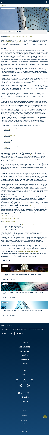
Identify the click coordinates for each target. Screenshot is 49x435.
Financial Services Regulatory (19, 329)
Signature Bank (20, 41)
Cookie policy (24, 412)
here (30, 205)
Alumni (23, 374)
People (14, 1)
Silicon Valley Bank (7, 41)
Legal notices (24, 410)
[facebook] (17, 380)
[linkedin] (21, 385)
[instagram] (24, 380)
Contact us (24, 401)
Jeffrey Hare (10, 36)
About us (25, 1)
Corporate (11, 333)
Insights (29, 1)
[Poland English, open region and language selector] (46, 2)
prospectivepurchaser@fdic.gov (30, 224)
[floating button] (45, 416)
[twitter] (32, 380)
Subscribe (24, 397)
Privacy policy (24, 407)
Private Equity (20, 333)
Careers (34, 1)
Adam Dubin (29, 36)
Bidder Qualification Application (32, 249)
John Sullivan (22, 36)
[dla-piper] (5, 2)
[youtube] (28, 385)
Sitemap (23, 423)
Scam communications (24, 420)
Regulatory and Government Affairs (37, 329)
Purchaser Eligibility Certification (33, 155)
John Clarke (16, 36)
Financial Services (6, 329)
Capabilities (19, 1)
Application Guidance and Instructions (28, 251)
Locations (24, 363)
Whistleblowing (24, 417)
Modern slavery (24, 415)
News (24, 367)
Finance (4, 333)
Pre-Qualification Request (8, 216)
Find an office (24, 393)
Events (24, 370)
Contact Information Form (8, 221)
